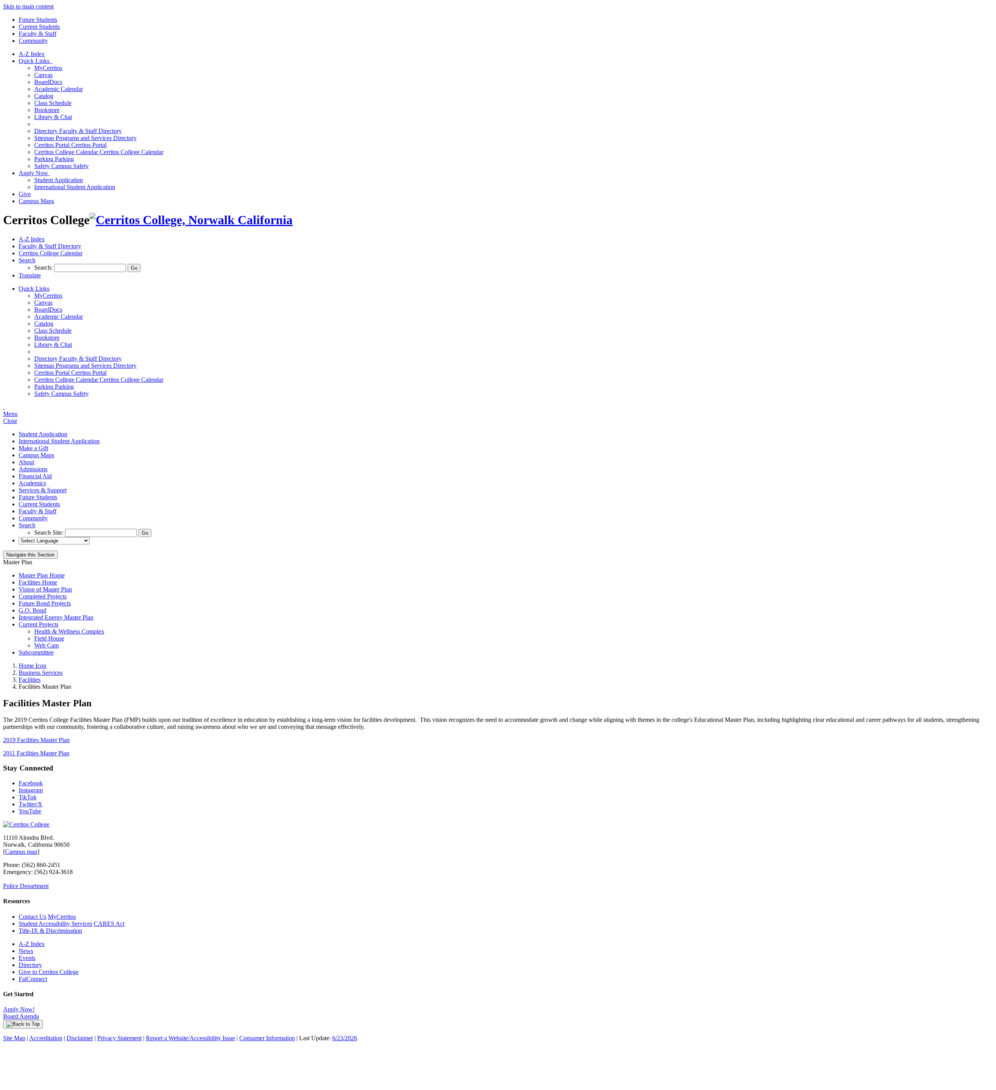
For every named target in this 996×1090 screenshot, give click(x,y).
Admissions (33, 469)
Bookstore (47, 110)
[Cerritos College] (26, 824)
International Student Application (74, 187)
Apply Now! (19, 1009)
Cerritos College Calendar (98, 152)
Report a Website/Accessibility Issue (190, 1038)
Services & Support (43, 490)
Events (27, 958)
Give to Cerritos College (49, 972)
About (26, 462)
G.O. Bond (32, 610)
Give (25, 194)
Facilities (29, 679)
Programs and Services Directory (85, 138)
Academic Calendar (58, 89)
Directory (30, 965)
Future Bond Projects (45, 603)
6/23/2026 (344, 1038)
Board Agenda (21, 1016)
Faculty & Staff (37, 33)
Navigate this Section (30, 555)
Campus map (21, 851)
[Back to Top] (23, 1024)
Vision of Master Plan (45, 589)
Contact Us (32, 916)
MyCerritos (48, 68)
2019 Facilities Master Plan (36, 740)
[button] (27, 260)
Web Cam (46, 645)
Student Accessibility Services (55, 923)
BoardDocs (48, 82)
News (26, 951)
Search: (44, 267)
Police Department (26, 886)
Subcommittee (36, 652)
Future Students (38, 19)
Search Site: (49, 532)
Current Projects (38, 624)
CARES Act (109, 923)
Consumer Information (267, 1038)
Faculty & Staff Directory (78, 131)
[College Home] (191, 220)
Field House (49, 638)
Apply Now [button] (34, 173)
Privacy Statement (119, 1038)
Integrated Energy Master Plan (56, 617)
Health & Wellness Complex (69, 631)
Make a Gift (33, 448)
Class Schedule (53, 103)
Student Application (58, 180)
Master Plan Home (42, 575)
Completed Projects (43, 596)
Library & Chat (53, 117)
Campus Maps (36, 201)
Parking (54, 159)
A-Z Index (32, 54)
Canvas (43, 75)
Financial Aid (35, 476)
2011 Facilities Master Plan (36, 753)
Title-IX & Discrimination (50, 930)
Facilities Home (38, 582)
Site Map (14, 1038)
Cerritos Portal (70, 145)
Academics (32, 483)
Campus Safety (61, 166)
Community (33, 40)
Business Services (41, 672)
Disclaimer (80, 1038)
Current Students (39, 26)
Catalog (43, 96)
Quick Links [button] (36, 61)
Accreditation (45, 1038)
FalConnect (33, 979)
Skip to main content (28, 6)
